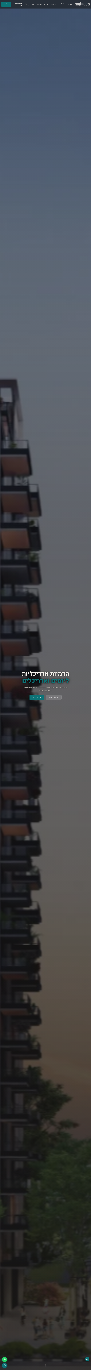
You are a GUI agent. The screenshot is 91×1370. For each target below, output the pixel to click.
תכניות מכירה (63, 4)
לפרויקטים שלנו (54, 697)
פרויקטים (53, 4)
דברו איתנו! (38, 697)
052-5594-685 (18, 4)
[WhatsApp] (4, 1359)
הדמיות (70, 4)
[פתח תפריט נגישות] (87, 1359)
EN (27, 4)
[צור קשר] (4, 1365)
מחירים (46, 4)
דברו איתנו (6, 4)
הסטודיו (39, 4)
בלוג (33, 4)
